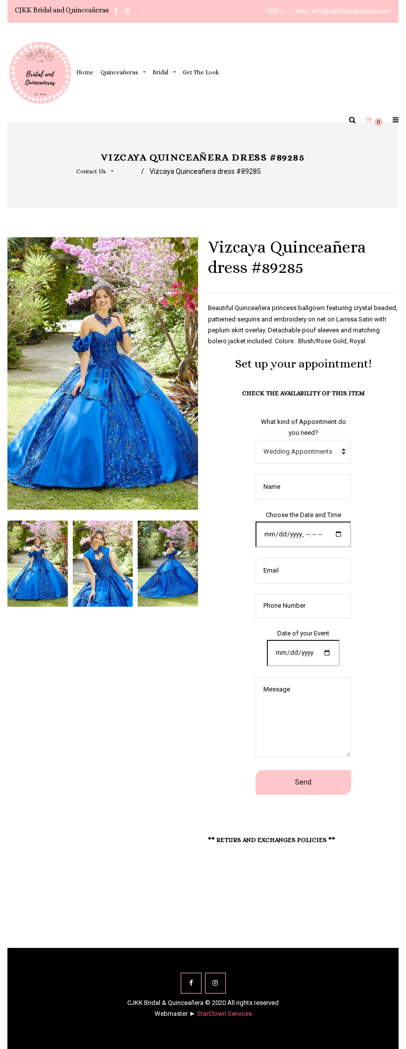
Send (303, 782)
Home (85, 72)
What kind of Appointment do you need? (303, 427)
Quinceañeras (120, 72)
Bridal (161, 72)
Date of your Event (303, 633)
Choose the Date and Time (303, 515)
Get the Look (201, 72)
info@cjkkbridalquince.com (351, 11)
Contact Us (91, 171)
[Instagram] (215, 983)
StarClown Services (224, 1013)
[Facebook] (191, 983)
